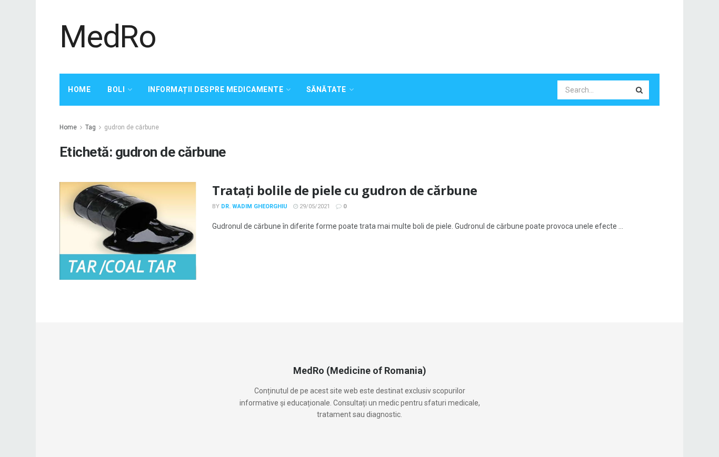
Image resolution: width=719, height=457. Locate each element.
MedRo (107, 37)
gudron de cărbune (131, 127)
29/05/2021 (314, 206)
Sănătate (326, 89)
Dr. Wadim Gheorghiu (254, 206)
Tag (90, 127)
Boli (116, 89)
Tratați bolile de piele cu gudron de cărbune (344, 190)
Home (79, 89)
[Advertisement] (468, 35)
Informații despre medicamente (216, 89)
